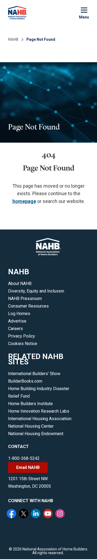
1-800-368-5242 (24, 458)
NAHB (13, 39)
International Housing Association (39, 418)
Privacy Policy (21, 336)
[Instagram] (60, 514)
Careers (15, 328)
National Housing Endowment (35, 433)
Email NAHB (28, 467)
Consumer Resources (28, 306)
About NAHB (20, 283)
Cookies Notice (22, 343)
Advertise (17, 321)
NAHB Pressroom (25, 298)
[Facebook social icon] (12, 514)
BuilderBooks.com (25, 381)
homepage (24, 201)
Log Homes (19, 313)
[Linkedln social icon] (36, 514)
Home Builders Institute (30, 403)
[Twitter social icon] (24, 514)
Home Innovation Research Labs (38, 411)
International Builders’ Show (34, 373)
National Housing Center (31, 426)
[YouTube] (48, 514)
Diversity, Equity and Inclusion (36, 291)
